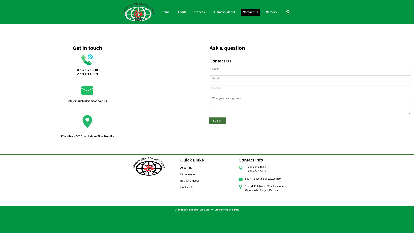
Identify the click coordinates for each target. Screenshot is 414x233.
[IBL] (138, 12)
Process (199, 12)
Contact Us (250, 12)
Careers (271, 12)
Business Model (224, 12)
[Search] (288, 12)
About (181, 12)
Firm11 (235, 209)
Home (165, 12)
